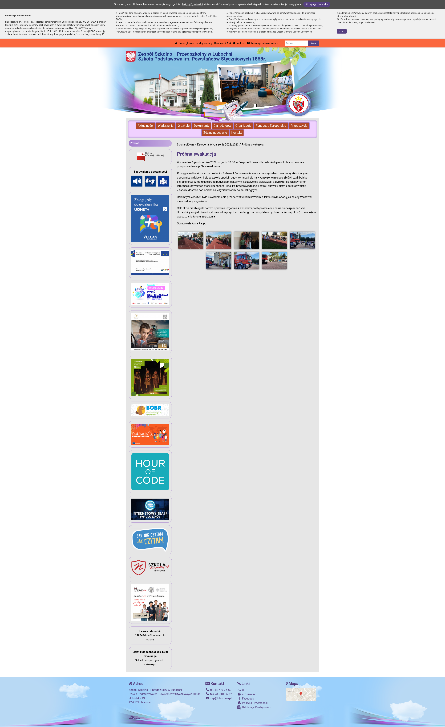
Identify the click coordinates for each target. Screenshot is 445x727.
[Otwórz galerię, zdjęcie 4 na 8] (274, 240)
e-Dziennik (248, 694)
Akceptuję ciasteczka (317, 4)
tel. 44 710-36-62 (220, 690)
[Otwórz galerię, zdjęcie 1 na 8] (190, 240)
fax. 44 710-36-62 (220, 694)
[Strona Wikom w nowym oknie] (134, 717)
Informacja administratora (263, 43)
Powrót (134, 143)
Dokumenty (201, 125)
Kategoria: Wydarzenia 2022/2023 (218, 144)
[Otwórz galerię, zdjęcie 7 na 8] (246, 260)
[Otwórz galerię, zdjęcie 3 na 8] (246, 240)
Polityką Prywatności (192, 4)
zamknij (341, 31)
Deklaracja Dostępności (255, 707)
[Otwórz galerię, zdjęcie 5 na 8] (302, 240)
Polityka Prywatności (254, 703)
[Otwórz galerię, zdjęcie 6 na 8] (218, 260)
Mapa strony (205, 43)
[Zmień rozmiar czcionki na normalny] (225, 43)
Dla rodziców (222, 125)
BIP (243, 690)
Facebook (247, 698)
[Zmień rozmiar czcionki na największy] (230, 43)
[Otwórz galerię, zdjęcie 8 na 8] (274, 260)
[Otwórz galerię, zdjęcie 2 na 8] (218, 240)
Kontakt (236, 132)
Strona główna (185, 43)
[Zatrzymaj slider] (256, 106)
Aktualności (145, 125)
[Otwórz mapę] (301, 694)
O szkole (184, 125)
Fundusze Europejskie (271, 125)
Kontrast (240, 43)
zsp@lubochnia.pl (220, 698)
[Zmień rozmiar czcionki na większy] (227, 43)
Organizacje (243, 125)
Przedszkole (299, 125)
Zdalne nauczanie (215, 132)
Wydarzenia (165, 125)
